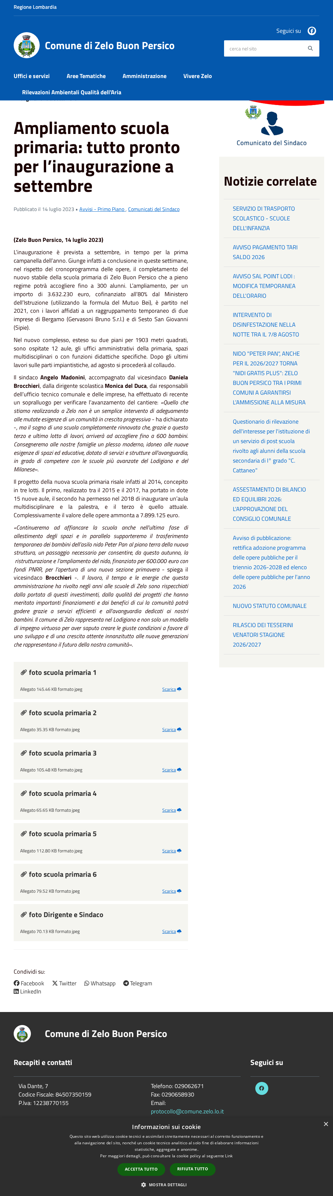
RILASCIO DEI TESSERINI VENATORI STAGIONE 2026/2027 (263, 635)
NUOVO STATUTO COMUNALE (270, 605)
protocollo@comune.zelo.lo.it (187, 1111)
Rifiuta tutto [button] (192, 1169)
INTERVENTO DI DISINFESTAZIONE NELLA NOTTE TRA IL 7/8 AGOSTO (266, 324)
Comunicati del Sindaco (154, 209)
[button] (166, 1184)
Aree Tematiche (86, 76)
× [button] (325, 1124)
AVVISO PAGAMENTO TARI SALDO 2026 (265, 252)
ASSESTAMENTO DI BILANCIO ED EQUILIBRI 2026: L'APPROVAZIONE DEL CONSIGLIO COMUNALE (269, 504)
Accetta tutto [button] (141, 1169)
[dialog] (166, 1156)
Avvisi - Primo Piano (102, 209)
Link (229, 1156)
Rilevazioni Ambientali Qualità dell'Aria (71, 92)
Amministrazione (144, 76)
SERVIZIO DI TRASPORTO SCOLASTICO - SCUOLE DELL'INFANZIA (264, 218)
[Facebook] (312, 31)
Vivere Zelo (197, 76)
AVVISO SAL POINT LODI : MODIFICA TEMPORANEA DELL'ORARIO (264, 286)
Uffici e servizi (32, 76)
